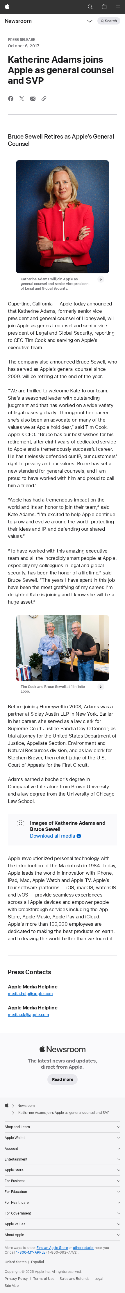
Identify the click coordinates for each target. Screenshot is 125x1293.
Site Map (12, 1286)
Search (111, 21)
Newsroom (18, 21)
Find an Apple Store (52, 1248)
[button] (90, 7)
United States (15, 1262)
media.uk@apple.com (28, 1014)
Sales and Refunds (74, 1279)
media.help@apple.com (30, 993)
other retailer (83, 1248)
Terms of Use (43, 1279)
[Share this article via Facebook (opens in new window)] (11, 98)
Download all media (52, 836)
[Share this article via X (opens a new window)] (22, 98)
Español (37, 1262)
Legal (98, 1279)
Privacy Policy (16, 1279)
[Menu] (118, 7)
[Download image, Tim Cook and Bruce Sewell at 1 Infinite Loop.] (100, 686)
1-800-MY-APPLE (30, 1252)
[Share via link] (44, 98)
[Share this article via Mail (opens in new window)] (33, 98)
